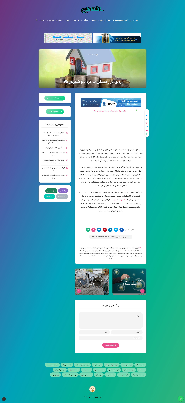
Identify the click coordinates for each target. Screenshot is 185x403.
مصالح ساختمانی (120, 199)
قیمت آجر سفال (114, 370)
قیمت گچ (99, 375)
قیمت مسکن (121, 253)
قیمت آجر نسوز (99, 370)
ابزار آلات (86, 20)
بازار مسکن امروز (101, 248)
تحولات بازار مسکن (135, 251)
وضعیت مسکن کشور (96, 256)
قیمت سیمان (140, 365)
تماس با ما (50, 20)
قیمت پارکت (86, 370)
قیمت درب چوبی (86, 375)
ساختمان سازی (105, 20)
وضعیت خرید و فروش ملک (111, 256)
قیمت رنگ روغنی (60, 370)
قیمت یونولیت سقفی (82, 365)
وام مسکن (93, 253)
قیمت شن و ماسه (52, 365)
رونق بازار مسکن (93, 251)
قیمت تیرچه (97, 365)
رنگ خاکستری (62, 196)
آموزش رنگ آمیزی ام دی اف (53, 148)
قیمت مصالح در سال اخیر (108, 253)
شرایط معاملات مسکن (132, 253)
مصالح (94, 20)
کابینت (67, 20)
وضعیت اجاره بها (84, 253)
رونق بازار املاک (103, 251)
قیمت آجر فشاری (129, 370)
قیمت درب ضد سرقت (70, 375)
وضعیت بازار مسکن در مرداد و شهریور (131, 256)
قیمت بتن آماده (127, 365)
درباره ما (58, 20)
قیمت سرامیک (123, 375)
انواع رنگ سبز (51, 191)
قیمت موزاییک (67, 365)
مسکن (98, 253)
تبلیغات (42, 20)
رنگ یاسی (63, 191)
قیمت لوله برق (74, 370)
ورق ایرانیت (55, 375)
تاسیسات (76, 20)
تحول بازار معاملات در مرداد (88, 248)
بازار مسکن (110, 248)
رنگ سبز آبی (49, 196)
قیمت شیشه (110, 375)
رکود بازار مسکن (112, 251)
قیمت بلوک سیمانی (112, 365)
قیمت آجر (141, 370)
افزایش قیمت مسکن (133, 248)
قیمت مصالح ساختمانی (120, 20)
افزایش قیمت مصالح (120, 248)
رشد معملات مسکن (124, 251)
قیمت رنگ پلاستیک (138, 375)
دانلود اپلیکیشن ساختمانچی (55, 98)
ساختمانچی (134, 20)
